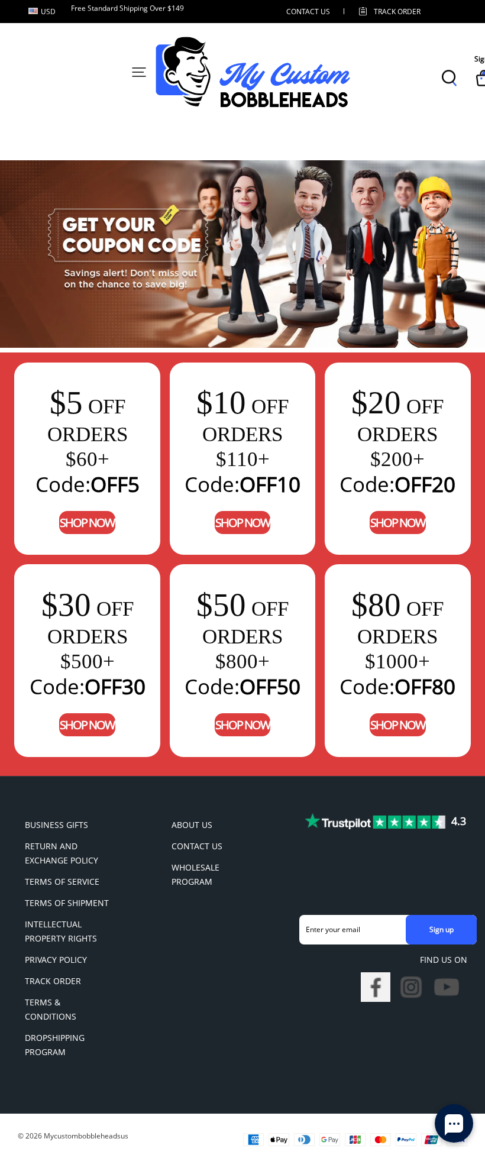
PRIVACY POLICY (56, 959)
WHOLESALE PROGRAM (195, 874)
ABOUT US (192, 824)
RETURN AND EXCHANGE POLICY (61, 853)
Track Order (397, 12)
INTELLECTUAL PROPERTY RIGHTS (61, 931)
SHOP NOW (87, 523)
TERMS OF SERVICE (62, 881)
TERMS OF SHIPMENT (67, 902)
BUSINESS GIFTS (56, 824)
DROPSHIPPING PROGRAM (55, 1044)
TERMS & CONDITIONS (50, 1009)
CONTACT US (308, 12)
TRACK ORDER (53, 980)
